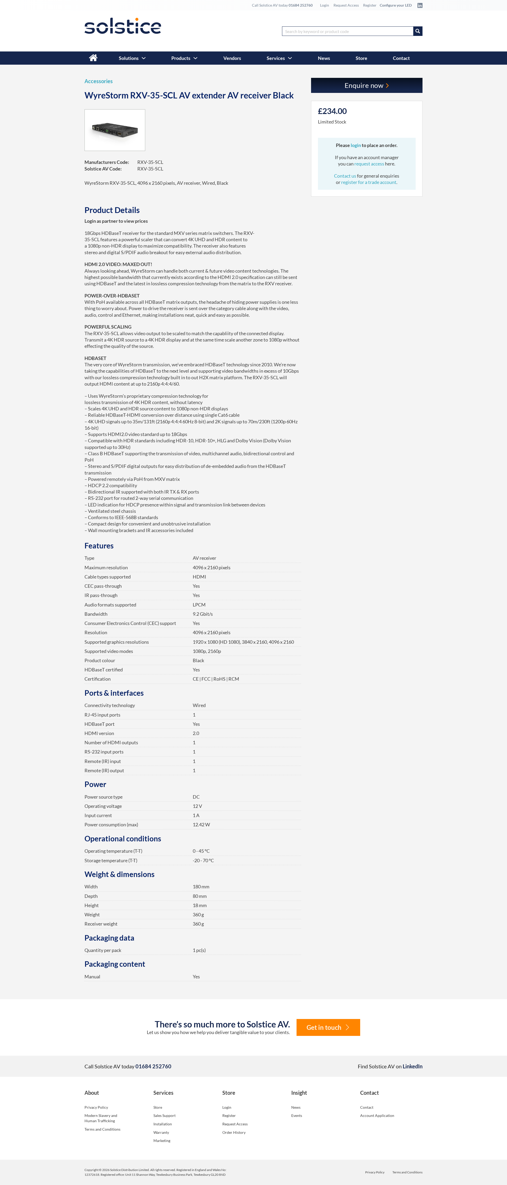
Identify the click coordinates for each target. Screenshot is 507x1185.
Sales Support (164, 1115)
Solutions (129, 58)
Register (370, 5)
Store (361, 58)
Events (296, 1115)
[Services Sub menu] (290, 58)
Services (276, 58)
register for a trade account (368, 182)
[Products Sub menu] (195, 58)
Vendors (232, 58)
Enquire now (364, 85)
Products (180, 58)
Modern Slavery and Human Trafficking (100, 1118)
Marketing (161, 1140)
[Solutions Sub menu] (143, 58)
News (324, 58)
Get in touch (324, 1027)
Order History (234, 1132)
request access (369, 164)
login (356, 145)
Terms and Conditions (102, 1129)
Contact (401, 58)
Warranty (161, 1132)
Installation (162, 1124)
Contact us (345, 176)
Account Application (377, 1115)
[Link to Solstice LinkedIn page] (418, 5)
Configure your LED (396, 5)
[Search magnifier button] (417, 31)
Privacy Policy (96, 1107)
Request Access (346, 5)
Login (324, 5)
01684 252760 (301, 5)
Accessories (98, 81)
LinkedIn (412, 1066)
